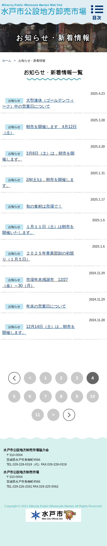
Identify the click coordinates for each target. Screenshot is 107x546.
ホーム (7, 60)
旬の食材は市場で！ (44, 206)
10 (92, 396)
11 (37, 414)
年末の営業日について (46, 306)
